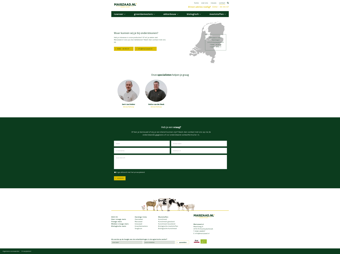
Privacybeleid (26, 251)
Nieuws (213, 3)
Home (196, 3)
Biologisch (193, 14)
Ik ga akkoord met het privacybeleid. (130, 172)
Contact (222, 3)
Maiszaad (138, 222)
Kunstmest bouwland (166, 224)
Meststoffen (216, 14)
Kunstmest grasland (166, 222)
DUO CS (114, 217)
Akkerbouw (169, 14)
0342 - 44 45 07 (220, 7)
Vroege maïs (116, 222)
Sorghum (138, 228)
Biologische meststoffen (168, 226)
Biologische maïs (118, 226)
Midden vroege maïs (120, 224)
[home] (125, 7)
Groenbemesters (143, 14)
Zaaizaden (139, 219)
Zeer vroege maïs (118, 219)
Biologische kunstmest (167, 228)
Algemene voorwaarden (11, 251)
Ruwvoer (118, 14)
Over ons (204, 3)
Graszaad (138, 224)
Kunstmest (162, 219)
